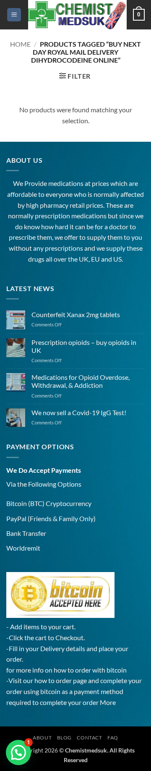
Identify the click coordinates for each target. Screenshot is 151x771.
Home (20, 44)
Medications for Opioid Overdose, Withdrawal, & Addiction (80, 381)
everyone (59, 194)
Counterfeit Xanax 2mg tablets (75, 314)
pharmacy (54, 205)
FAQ (112, 737)
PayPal (16, 518)
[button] (14, 15)
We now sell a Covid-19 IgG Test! (78, 412)
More (108, 702)
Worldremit (23, 548)
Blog (64, 737)
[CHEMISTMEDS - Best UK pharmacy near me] (77, 14)
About (42, 737)
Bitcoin (16, 503)
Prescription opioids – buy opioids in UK (83, 346)
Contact (89, 737)
